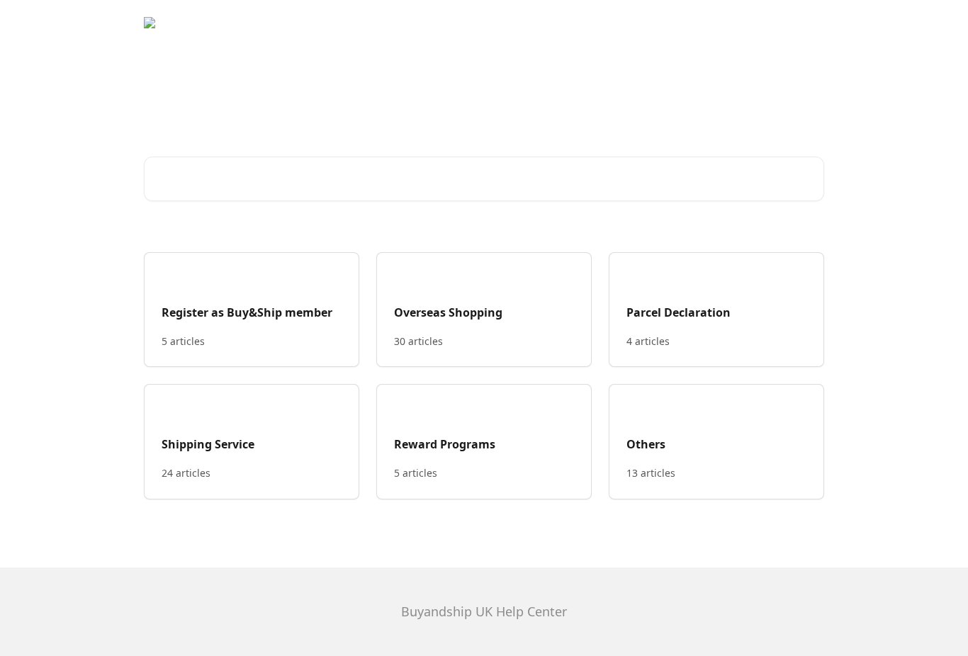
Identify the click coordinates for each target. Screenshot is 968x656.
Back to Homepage (769, 23)
